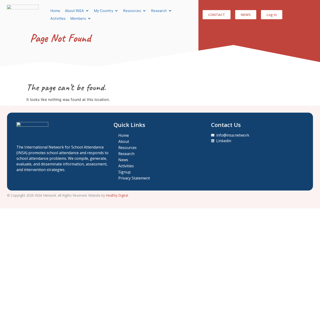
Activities (126, 165)
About (123, 141)
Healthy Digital (117, 195)
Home (123, 135)
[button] (77, 11)
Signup (124, 172)
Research (126, 153)
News (123, 159)
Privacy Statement (134, 178)
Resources (127, 147)
